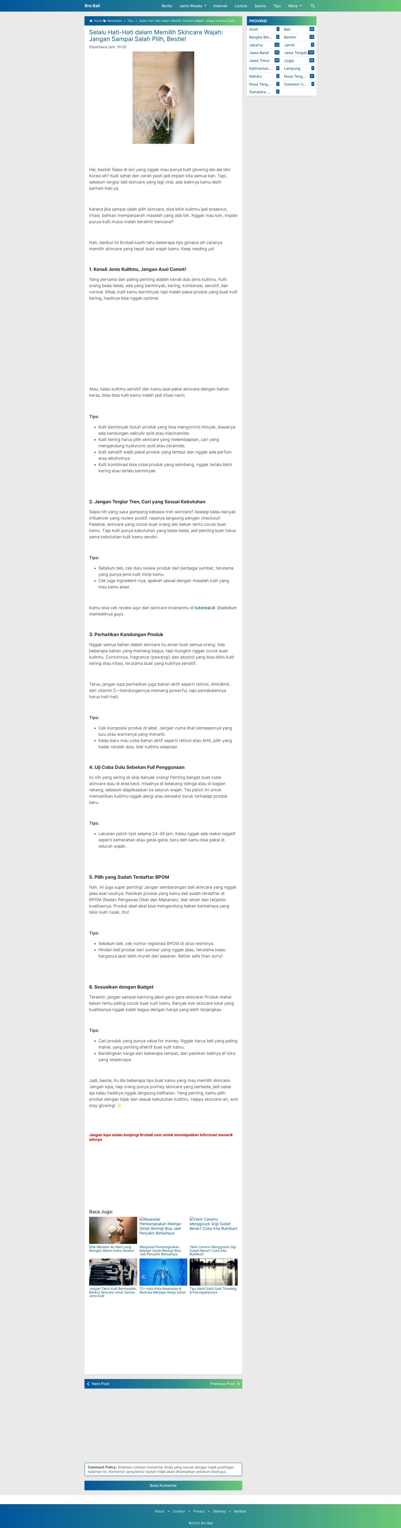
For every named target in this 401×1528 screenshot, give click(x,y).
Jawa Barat (259, 52)
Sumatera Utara (263, 91)
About (159, 1511)
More (293, 5)
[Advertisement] (163, 338)
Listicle (241, 5)
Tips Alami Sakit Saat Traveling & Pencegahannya (213, 1290)
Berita (167, 5)
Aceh (253, 29)
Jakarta (256, 45)
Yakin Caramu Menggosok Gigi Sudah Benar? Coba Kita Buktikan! (213, 1250)
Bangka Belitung (263, 37)
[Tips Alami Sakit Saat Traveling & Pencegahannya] (214, 1272)
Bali (287, 29)
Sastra (260, 5)
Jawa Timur (259, 60)
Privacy (199, 1511)
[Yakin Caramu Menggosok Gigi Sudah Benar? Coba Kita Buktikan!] (214, 1230)
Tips (277, 5)
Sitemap (219, 1511)
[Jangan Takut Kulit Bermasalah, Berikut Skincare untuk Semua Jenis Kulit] (113, 1272)
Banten (290, 37)
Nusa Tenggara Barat (300, 76)
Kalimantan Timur (264, 68)
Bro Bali (92, 5)
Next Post (100, 1383)
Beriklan (240, 1511)
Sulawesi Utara (297, 84)
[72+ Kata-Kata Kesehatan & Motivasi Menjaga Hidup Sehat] (163, 1272)
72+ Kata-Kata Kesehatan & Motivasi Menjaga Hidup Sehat (162, 1290)
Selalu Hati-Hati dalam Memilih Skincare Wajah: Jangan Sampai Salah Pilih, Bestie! (156, 35)
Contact (179, 1511)
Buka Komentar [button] (163, 1485)
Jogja (289, 60)
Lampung (292, 68)
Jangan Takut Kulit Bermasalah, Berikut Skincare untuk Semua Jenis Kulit (113, 1292)
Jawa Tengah (295, 52)
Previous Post (222, 1383)
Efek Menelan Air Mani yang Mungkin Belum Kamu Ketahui (111, 1248)
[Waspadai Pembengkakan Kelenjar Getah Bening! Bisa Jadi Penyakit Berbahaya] (163, 1230)
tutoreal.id (205, 607)
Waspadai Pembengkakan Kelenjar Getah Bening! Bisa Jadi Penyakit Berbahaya (160, 1250)
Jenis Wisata (190, 5)
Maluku (255, 76)
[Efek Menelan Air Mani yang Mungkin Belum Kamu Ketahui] (113, 1230)
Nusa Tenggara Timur (265, 84)
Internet (220, 5)
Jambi (289, 45)
